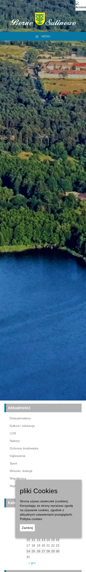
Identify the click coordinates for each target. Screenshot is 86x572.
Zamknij (27, 528)
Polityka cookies (31, 519)
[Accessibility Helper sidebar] (80, 5)
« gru (32, 562)
